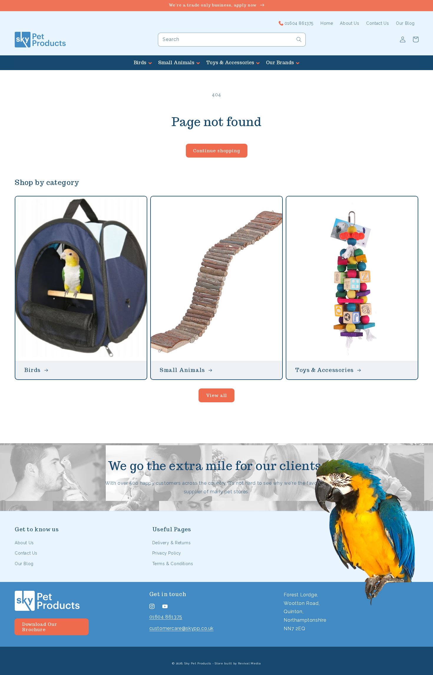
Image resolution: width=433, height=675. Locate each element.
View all (216, 395)
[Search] (298, 39)
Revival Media (249, 663)
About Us (24, 542)
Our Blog (24, 563)
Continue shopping (216, 150)
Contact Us (26, 553)
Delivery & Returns (171, 542)
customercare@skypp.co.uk (181, 628)
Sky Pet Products (197, 663)
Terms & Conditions (172, 563)
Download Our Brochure (39, 626)
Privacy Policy (166, 553)
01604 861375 (165, 617)
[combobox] (231, 39)
